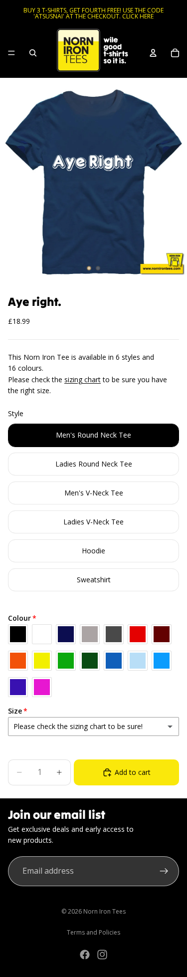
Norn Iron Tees (104, 911)
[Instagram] (102, 955)
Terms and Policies (93, 932)
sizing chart (82, 379)
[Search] (33, 53)
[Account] (153, 53)
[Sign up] (164, 871)
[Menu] (11, 52)
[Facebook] (85, 955)
